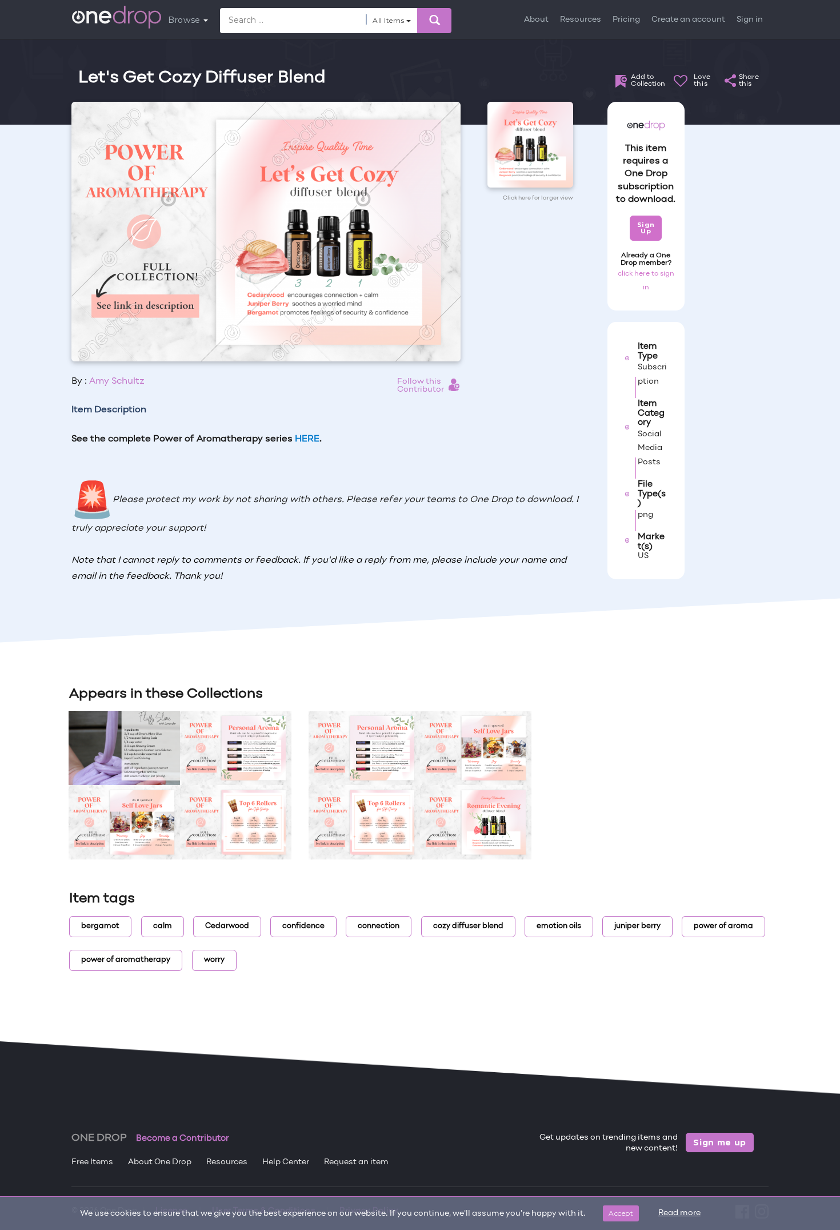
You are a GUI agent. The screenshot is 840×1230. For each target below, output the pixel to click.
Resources (580, 19)
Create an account (688, 19)
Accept (621, 1213)
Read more (679, 1213)
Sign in (750, 19)
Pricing (626, 19)
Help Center (285, 1162)
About (536, 19)
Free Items (92, 1162)
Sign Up (646, 228)
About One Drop (159, 1162)
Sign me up (719, 1142)
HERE (307, 439)
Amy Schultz (117, 381)
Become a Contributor (182, 1139)
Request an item (356, 1162)
